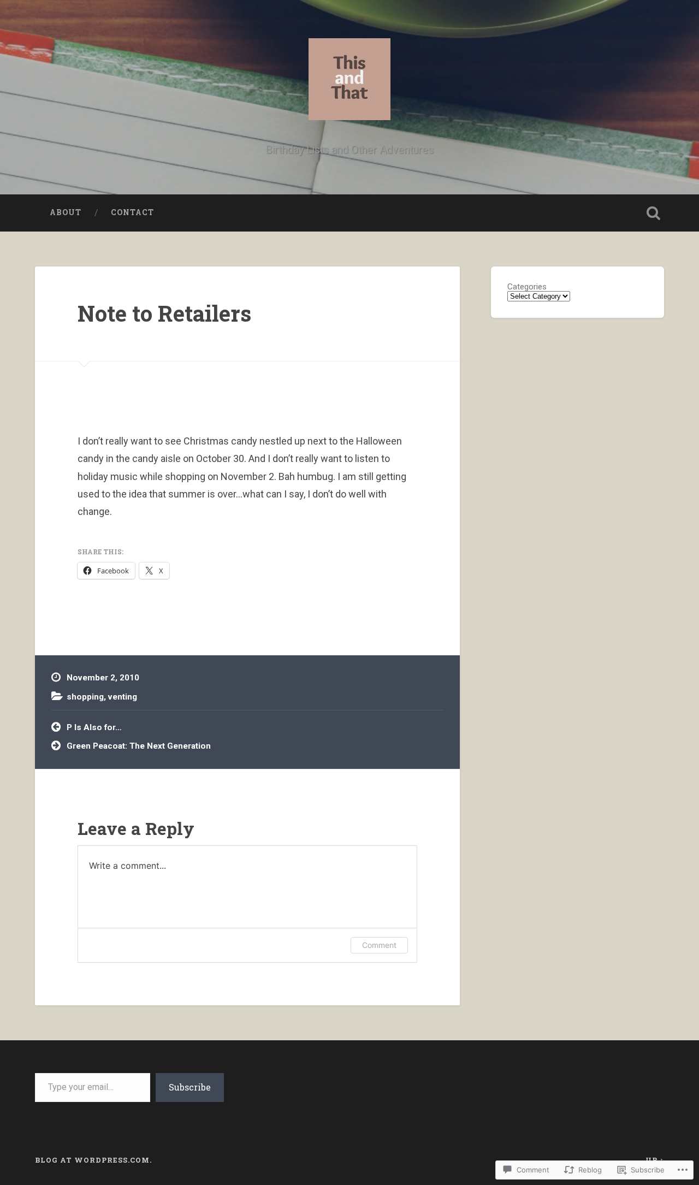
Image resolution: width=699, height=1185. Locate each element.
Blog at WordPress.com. (93, 1160)
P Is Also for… (94, 727)
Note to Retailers (164, 313)
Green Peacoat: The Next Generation (139, 746)
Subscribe (190, 1087)
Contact (132, 212)
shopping (85, 697)
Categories (527, 287)
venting (122, 697)
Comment (379, 945)
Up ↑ (654, 1160)
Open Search (653, 213)
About (65, 212)
